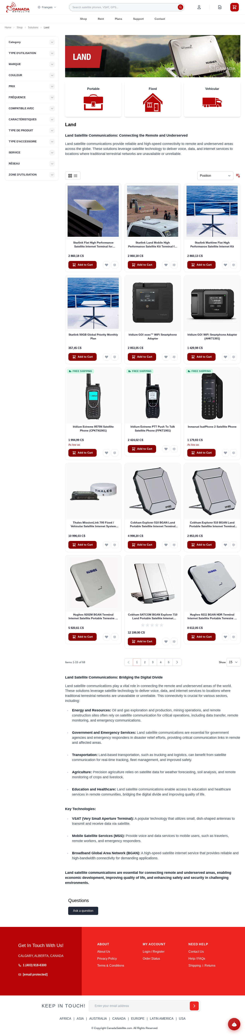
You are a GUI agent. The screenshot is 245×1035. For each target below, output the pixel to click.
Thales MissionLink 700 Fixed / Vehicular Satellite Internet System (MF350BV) (93, 524)
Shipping (194, 965)
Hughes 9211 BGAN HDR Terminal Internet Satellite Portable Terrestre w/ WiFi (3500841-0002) (212, 616)
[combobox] (126, 7)
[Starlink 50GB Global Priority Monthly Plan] (93, 303)
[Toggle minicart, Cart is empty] (234, 7)
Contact (160, 18)
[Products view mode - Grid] (70, 175)
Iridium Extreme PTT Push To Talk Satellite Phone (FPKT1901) (153, 428)
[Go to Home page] (17, 7)
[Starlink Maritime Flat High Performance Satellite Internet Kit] (212, 211)
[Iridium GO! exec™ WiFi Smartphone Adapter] (153, 303)
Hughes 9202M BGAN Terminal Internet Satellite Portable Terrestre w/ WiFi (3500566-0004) (93, 616)
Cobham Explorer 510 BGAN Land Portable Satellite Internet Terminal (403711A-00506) (152, 524)
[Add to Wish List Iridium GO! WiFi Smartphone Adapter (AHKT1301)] (225, 356)
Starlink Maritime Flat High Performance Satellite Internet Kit (212, 244)
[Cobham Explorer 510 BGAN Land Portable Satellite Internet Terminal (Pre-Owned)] (212, 491)
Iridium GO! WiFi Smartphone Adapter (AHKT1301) (212, 336)
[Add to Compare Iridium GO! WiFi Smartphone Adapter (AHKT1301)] (233, 356)
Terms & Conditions (110, 965)
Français (47, 7)
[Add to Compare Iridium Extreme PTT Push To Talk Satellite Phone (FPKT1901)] (174, 448)
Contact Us (196, 951)
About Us (103, 951)
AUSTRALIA (98, 1018)
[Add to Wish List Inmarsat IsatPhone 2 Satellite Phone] (225, 452)
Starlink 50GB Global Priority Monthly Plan (93, 336)
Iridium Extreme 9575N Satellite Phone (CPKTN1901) (93, 428)
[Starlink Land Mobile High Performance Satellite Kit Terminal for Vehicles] (153, 211)
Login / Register (153, 951)
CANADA (119, 1018)
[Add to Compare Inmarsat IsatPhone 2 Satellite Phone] (233, 452)
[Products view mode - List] (75, 175)
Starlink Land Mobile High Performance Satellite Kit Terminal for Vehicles (152, 244)
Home (8, 27)
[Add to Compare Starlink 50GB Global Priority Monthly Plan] (114, 356)
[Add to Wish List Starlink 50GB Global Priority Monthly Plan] (106, 356)
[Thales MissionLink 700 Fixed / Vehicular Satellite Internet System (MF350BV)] (93, 491)
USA (182, 1018)
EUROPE (137, 1018)
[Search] (180, 7)
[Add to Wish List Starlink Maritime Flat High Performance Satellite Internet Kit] (225, 264)
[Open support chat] (234, 1024)
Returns (210, 965)
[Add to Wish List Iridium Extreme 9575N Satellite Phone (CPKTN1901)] (106, 452)
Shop (83, 18)
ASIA (80, 1018)
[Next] (177, 662)
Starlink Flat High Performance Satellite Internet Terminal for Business (93, 244)
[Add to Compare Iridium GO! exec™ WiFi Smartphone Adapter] (174, 356)
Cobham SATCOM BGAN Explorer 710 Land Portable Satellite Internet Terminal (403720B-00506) (152, 616)
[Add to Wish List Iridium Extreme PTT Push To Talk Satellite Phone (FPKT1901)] (165, 448)
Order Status (151, 958)
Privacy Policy (107, 958)
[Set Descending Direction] (238, 175)
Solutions (33, 27)
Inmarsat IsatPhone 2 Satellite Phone (212, 426)
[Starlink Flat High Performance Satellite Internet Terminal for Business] (93, 211)
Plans (118, 18)
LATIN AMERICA (162, 1018)
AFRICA (65, 1018)
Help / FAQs (196, 958)
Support (138, 18)
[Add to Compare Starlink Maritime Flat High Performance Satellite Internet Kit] (233, 264)
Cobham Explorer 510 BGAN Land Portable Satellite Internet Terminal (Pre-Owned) (212, 524)
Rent (101, 18)
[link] (128, 662)
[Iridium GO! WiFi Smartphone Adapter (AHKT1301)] (212, 303)
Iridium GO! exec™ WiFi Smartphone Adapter (153, 336)
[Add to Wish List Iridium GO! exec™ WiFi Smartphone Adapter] (165, 356)
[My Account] (199, 7)
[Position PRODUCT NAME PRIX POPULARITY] (215, 175)
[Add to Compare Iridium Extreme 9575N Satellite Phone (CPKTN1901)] (114, 452)
